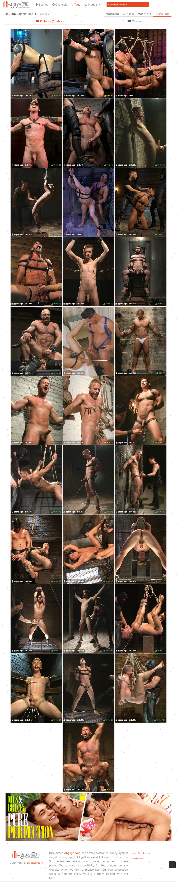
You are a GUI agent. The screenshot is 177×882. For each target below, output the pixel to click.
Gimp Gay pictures (141, 853)
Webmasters (138, 858)
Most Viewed (144, 13)
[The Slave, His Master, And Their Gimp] (140, 63)
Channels (61, 4)
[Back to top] (172, 864)
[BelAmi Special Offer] (88, 840)
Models (92, 4)
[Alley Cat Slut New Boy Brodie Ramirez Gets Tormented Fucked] (88, 202)
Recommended (162, 13)
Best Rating (128, 13)
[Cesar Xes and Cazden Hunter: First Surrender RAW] (88, 341)
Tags (77, 4)
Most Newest (112, 13)
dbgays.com (35, 862)
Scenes (43, 4)
